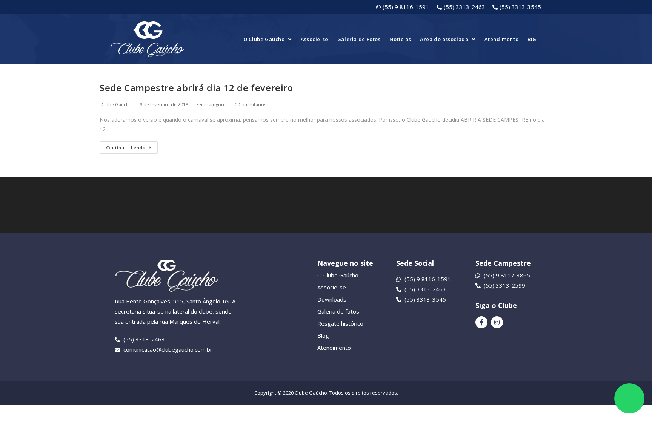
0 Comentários (250, 104)
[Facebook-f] (481, 322)
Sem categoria (211, 104)
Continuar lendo (126, 147)
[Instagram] (497, 322)
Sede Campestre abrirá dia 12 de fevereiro (196, 87)
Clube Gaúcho (116, 104)
